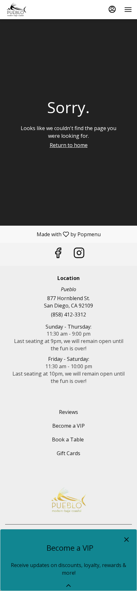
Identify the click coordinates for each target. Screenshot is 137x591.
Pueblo (68, 500)
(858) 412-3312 (68, 314)
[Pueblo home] (33, 10)
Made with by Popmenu (53, 234)
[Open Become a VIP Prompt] (68, 585)
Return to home (69, 145)
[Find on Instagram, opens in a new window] (79, 254)
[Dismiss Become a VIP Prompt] (126, 539)
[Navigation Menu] (128, 9)
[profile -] (112, 9)
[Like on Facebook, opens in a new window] (58, 254)
